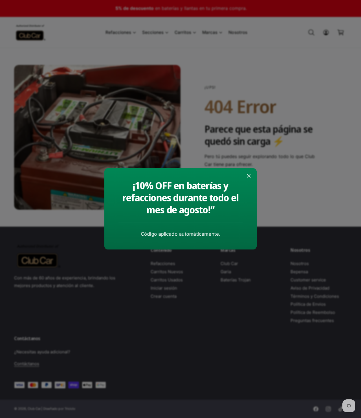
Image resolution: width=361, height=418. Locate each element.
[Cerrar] (248, 175)
